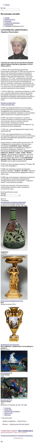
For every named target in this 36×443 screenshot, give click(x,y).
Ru (1, 8)
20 (16, 205)
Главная (6, 5)
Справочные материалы (12, 23)
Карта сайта (8, 410)
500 (25, 205)
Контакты (7, 415)
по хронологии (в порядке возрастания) (13, 202)
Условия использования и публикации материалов (17, 435)
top (2, 441)
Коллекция (7, 21)
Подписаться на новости (12, 411)
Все (2, 195)
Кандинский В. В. (6, 373)
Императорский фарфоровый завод (12, 301)
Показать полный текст (8, 103)
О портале (7, 408)
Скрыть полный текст (8, 104)
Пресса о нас (8, 413)
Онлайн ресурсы (9, 19)
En (4, 8)
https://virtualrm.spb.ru (25, 430)
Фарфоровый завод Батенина (10, 344)
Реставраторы (8, 24)
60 (19, 205)
